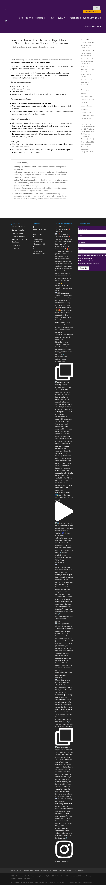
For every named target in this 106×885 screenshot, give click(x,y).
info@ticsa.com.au (39, 229)
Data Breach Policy (25, 878)
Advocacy (61, 18)
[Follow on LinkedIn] (16, 3)
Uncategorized (86, 119)
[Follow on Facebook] (7, 3)
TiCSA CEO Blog (86, 112)
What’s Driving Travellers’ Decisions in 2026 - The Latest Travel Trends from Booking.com (88, 129)
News (52, 18)
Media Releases (38, 47)
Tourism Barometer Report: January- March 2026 (87, 45)
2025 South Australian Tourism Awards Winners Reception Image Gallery (87, 72)
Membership (40, 18)
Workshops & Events (86, 261)
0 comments (49, 47)
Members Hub (92, 11)
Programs (74, 18)
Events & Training (91, 18)
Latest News (16, 245)
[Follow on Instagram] (12, 3)
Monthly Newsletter (86, 258)
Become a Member (18, 227)
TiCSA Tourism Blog (87, 115)
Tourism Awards (91, 26)
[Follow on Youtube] (21, 3)
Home (20, 18)
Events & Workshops (19, 236)
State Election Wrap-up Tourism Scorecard (88, 82)
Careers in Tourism (87, 99)
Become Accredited (18, 230)
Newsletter (84, 109)
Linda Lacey (17, 47)
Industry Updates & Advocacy (89, 263)
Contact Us (15, 248)
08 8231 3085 (37, 234)
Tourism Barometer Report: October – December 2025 (87, 61)
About (28, 18)
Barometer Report (87, 96)
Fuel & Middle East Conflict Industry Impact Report (87, 53)
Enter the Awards (18, 233)
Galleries (84, 103)
